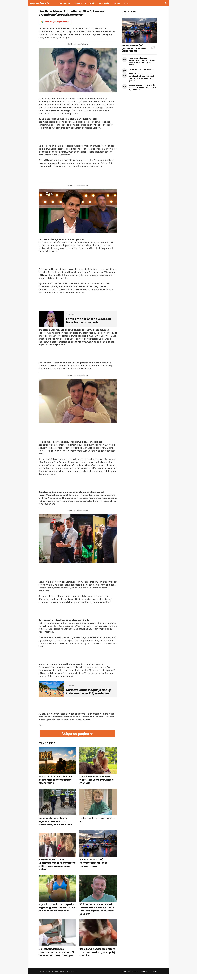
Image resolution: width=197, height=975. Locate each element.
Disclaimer (144, 971)
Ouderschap (64, 3)
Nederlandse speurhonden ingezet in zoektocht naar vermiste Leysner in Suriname (55, 821)
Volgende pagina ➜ (77, 734)
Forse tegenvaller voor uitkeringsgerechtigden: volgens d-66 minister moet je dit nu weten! (57, 864)
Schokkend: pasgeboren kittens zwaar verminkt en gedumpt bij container (97, 952)
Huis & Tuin (90, 3)
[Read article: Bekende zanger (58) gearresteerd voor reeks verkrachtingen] (98, 843)
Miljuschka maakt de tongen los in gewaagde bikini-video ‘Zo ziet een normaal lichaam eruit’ (57, 907)
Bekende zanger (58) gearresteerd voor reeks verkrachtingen (93, 863)
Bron (40, 725)
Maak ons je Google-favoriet (57, 22)
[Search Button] (166, 3)
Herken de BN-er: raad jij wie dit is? (142, 69)
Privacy (135, 971)
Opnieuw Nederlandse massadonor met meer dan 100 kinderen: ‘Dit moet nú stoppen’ (56, 952)
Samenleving (104, 3)
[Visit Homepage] (39, 3)
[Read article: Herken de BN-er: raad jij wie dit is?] (98, 802)
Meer (126, 3)
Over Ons (126, 971)
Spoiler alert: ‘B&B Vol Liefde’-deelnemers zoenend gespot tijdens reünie (55, 780)
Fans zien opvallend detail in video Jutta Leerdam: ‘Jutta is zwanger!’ (96, 780)
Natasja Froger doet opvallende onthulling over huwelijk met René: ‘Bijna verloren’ (142, 87)
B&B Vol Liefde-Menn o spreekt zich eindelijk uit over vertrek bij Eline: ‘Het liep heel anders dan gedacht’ (96, 909)
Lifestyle (78, 3)
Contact (154, 971)
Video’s (117, 3)
